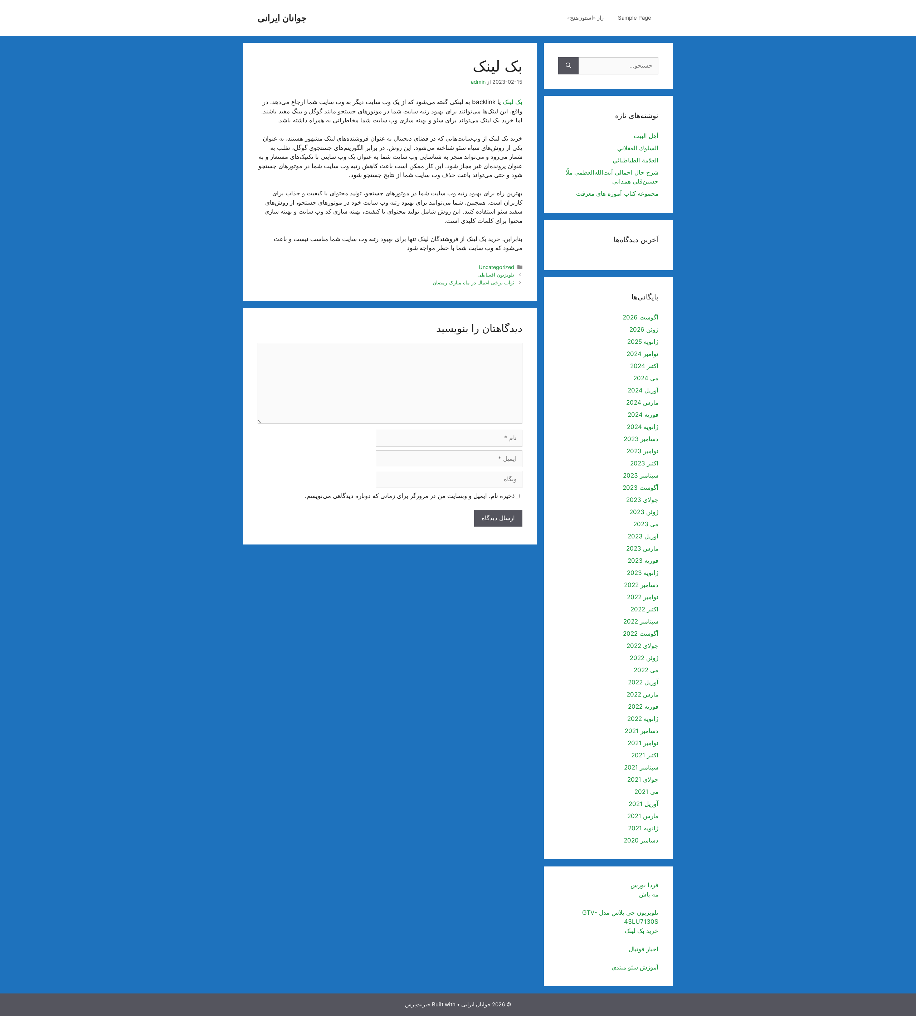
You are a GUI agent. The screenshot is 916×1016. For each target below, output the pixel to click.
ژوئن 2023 (643, 512)
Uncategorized (496, 267)
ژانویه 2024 (642, 426)
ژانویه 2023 (642, 572)
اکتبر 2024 (644, 366)
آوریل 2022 (643, 682)
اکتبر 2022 (644, 609)
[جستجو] (568, 65)
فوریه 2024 (643, 414)
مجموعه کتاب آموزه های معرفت (617, 193)
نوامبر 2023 (642, 451)
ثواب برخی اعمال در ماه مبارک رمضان (473, 282)
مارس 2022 (642, 694)
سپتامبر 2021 (641, 767)
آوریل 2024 (643, 390)
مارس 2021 (642, 816)
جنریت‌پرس (417, 1004)
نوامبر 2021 (643, 743)
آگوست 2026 (640, 317)
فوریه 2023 (643, 560)
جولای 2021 (642, 779)
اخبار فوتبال (643, 949)
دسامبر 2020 (641, 840)
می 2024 (645, 378)
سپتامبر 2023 (640, 475)
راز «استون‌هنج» (585, 17)
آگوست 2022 (640, 633)
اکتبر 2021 (644, 755)
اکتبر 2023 (644, 463)
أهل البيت (646, 136)
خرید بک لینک (641, 930)
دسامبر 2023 (641, 439)
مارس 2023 (642, 548)
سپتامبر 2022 (640, 621)
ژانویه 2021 (643, 828)
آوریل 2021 (643, 803)
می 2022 (646, 670)
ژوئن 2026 (643, 329)
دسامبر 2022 (641, 584)
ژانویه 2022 (642, 718)
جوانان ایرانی (282, 18)
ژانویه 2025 (642, 341)
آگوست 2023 (640, 487)
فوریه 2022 (643, 706)
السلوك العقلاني (637, 148)
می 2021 (646, 791)
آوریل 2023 (643, 536)
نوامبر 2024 (642, 353)
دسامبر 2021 (641, 730)
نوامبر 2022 (642, 597)
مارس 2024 (642, 402)
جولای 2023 (642, 499)
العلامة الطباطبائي (635, 160)
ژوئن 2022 (644, 657)
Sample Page (634, 17)
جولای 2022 (642, 645)
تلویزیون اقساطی (495, 275)
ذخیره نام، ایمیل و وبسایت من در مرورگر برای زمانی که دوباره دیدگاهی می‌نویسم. (410, 495)
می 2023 (645, 524)
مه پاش (648, 894)
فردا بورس (644, 885)
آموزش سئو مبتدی (635, 967)
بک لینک (512, 102)
